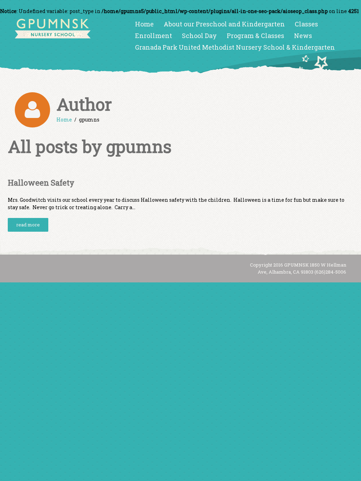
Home (144, 24)
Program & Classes (255, 35)
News (303, 35)
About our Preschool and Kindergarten (224, 24)
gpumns (139, 146)
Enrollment (153, 35)
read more (28, 224)
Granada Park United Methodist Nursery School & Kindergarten (235, 47)
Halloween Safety (41, 182)
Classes (306, 24)
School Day (199, 35)
